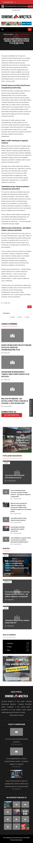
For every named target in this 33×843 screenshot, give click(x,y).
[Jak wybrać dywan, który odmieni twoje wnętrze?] (2, 6)
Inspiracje (7, 581)
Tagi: (29, 306)
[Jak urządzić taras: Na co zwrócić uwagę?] (17, 440)
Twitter (20, 317)
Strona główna (8, 34)
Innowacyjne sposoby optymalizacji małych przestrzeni (18, 529)
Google (27, 317)
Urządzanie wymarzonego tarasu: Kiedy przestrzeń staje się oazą (15, 374)
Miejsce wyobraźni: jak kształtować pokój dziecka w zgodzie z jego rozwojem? (14, 401)
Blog (5, 555)
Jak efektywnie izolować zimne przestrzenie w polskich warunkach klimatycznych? (21, 540)
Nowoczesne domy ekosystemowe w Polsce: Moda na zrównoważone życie (16, 347)
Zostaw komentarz (11, 415)
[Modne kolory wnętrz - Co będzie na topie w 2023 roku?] (16, 23)
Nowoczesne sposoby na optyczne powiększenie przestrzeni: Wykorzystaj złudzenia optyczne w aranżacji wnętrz (21, 507)
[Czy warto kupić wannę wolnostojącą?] (17, 668)
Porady (6, 463)
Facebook (13, 317)
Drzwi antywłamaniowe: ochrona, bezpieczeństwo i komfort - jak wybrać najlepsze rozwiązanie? (17, 594)
